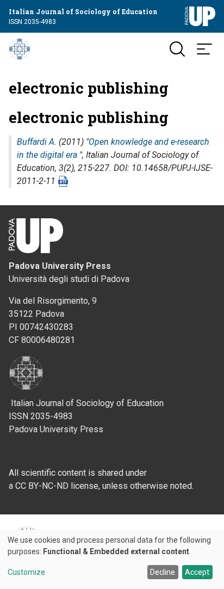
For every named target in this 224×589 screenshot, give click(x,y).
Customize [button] (26, 572)
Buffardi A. (37, 142)
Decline (162, 572)
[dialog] (112, 559)
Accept (197, 572)
